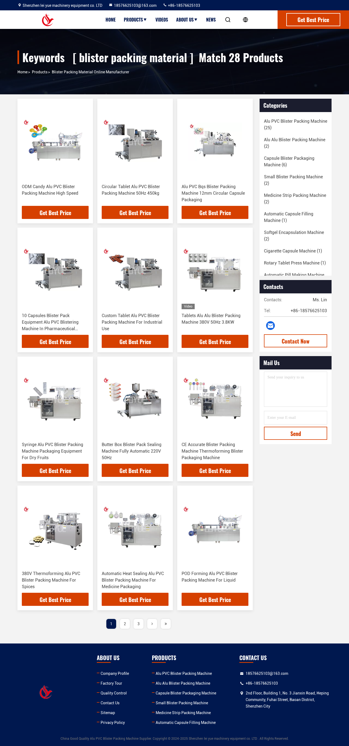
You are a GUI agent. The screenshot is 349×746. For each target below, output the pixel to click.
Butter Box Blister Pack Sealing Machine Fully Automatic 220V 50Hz (131, 451)
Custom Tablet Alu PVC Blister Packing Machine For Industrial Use (132, 322)
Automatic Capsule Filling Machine (186, 722)
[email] (270, 325)
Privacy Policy (113, 722)
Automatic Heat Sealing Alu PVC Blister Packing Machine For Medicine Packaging (133, 580)
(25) (295, 124)
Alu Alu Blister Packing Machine (183, 683)
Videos (161, 19)
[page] (152, 624)
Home (111, 19)
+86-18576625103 (183, 5)
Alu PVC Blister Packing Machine (184, 673)
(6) (289, 161)
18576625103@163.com (135, 5)
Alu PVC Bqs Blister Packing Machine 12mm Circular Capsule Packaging (213, 193)
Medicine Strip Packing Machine (183, 713)
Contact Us (110, 703)
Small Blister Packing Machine (182, 703)
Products (133, 19)
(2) (294, 143)
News (211, 19)
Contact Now (295, 341)
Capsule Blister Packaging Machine (186, 693)
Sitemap (108, 713)
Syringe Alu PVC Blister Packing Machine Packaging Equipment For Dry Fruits (52, 451)
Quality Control (114, 693)
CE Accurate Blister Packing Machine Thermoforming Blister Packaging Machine (212, 451)
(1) (288, 217)
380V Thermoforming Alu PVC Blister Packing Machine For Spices (51, 580)
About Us (185, 19)
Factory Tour (111, 683)
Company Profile (115, 673)
